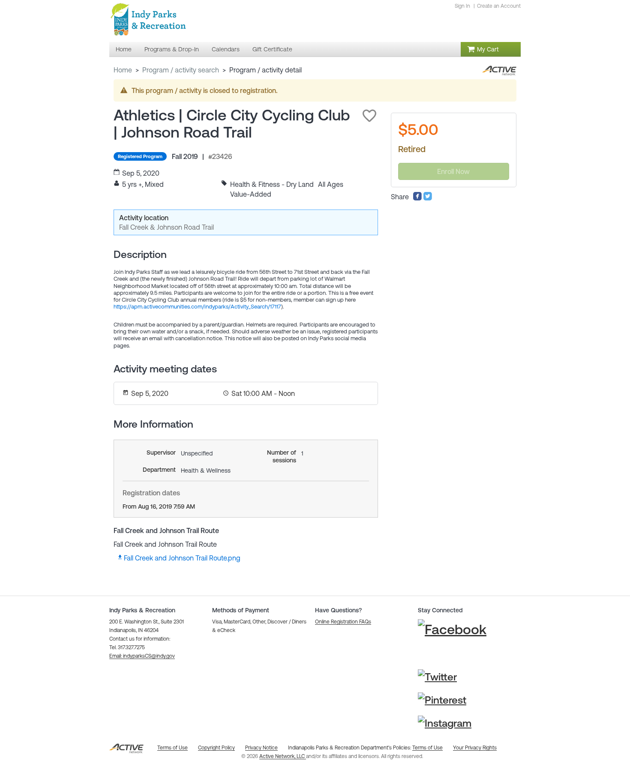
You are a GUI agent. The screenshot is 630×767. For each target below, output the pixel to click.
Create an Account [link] (499, 6)
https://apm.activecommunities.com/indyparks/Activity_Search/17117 (197, 306)
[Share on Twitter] (428, 198)
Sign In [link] (462, 6)
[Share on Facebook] (417, 198)
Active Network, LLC (282, 756)
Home (123, 70)
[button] (369, 116)
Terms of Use (427, 748)
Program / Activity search (180, 70)
